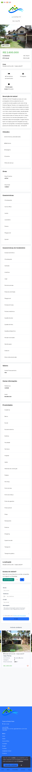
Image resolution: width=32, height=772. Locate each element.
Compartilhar (9, 579)
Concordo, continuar (11, 765)
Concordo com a (15, 615)
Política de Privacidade (20, 615)
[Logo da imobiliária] (10, 711)
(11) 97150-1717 (17, 17)
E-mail (16, 619)
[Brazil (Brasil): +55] (4, 596)
